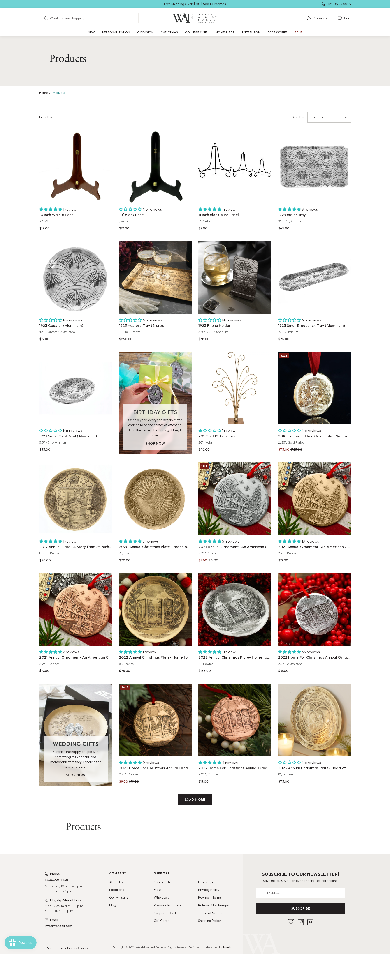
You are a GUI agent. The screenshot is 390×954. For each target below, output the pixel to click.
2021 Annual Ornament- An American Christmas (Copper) (75, 657)
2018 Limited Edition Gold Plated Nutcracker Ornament (314, 435)
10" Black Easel (132, 214)
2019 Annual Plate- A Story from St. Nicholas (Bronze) (75, 546)
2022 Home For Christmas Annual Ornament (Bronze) (155, 767)
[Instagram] (291, 922)
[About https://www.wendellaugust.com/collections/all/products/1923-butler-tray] (314, 167)
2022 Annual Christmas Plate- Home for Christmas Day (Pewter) (234, 657)
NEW (91, 32)
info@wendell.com (58, 926)
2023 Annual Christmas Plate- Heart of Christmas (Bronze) (314, 767)
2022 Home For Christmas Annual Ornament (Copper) (234, 767)
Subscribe (300, 908)
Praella (227, 947)
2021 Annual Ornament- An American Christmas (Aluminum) (234, 546)
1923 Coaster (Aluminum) (61, 325)
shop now (155, 443)
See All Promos (214, 4)
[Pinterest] (310, 922)
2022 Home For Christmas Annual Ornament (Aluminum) (314, 657)
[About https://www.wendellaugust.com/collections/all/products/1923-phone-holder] (234, 277)
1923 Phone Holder (214, 325)
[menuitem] (319, 18)
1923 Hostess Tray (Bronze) (142, 325)
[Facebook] (301, 922)
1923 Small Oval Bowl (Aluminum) (68, 435)
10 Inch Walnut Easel (56, 214)
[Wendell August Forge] (195, 18)
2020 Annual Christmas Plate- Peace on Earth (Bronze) (155, 546)
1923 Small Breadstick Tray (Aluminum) (311, 325)
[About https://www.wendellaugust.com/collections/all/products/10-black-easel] (155, 167)
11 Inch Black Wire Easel (218, 214)
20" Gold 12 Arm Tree (217, 435)
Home (43, 93)
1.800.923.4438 (339, 4)
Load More (195, 799)
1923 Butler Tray (292, 214)
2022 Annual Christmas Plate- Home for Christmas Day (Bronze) (155, 657)
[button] (116, 32)
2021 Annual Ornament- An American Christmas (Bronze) (314, 546)
